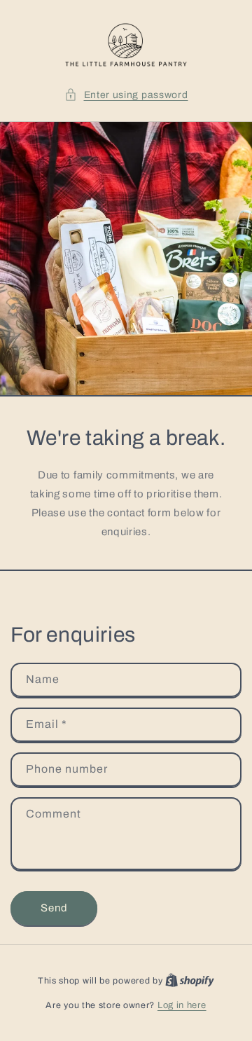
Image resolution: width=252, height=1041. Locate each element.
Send (54, 908)
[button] (126, 95)
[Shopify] (189, 981)
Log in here (182, 1005)
